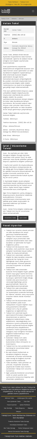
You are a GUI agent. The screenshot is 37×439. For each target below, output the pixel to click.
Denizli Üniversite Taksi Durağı (18, 431)
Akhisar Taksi (9, 398)
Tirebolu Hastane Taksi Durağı (18, 421)
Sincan (21, 18)
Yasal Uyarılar (12, 405)
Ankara (14, 18)
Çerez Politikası (25, 405)
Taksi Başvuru (20, 408)
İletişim (18, 411)
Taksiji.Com (5, 18)
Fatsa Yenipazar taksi (25, 428)
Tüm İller (27, 401)
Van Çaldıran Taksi (14, 401)
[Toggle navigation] (33, 11)
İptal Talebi (23, 218)
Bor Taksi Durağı (9, 428)
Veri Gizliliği (8, 408)
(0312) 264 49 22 (18, 35)
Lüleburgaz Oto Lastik (24, 398)
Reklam (30, 408)
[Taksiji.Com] (5, 11)
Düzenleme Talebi (10, 218)
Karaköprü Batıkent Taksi (18, 425)
